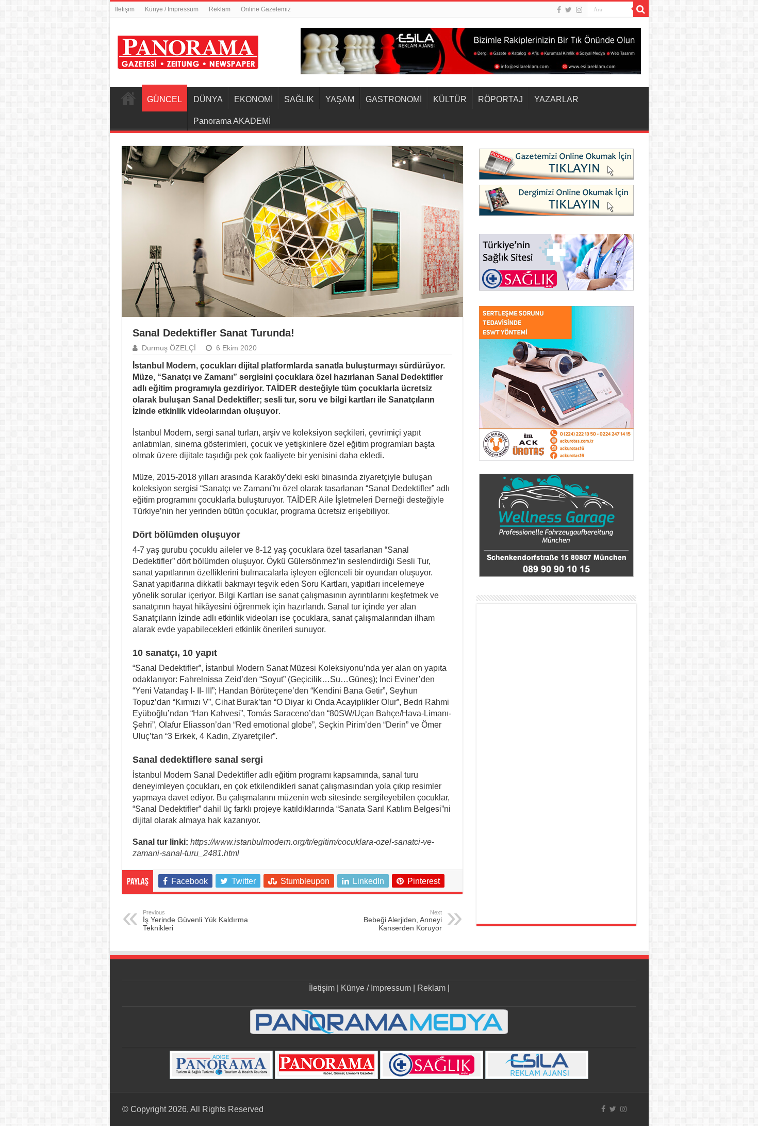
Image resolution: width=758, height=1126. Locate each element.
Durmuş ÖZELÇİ (169, 348)
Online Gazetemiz (266, 9)
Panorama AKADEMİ (232, 121)
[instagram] (579, 10)
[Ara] (641, 9)
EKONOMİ (253, 99)
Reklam (219, 9)
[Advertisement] (556, 764)
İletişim (125, 9)
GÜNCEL (164, 99)
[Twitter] (568, 10)
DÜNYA (208, 99)
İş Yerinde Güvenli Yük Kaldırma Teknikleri (195, 920)
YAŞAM (339, 99)
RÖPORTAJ (500, 99)
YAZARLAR (556, 99)
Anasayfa (128, 98)
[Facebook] (559, 10)
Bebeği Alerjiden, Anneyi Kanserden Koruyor (403, 920)
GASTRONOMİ (394, 99)
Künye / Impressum (172, 9)
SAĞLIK (299, 99)
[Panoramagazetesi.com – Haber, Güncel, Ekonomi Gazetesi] (188, 50)
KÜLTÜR (450, 99)
